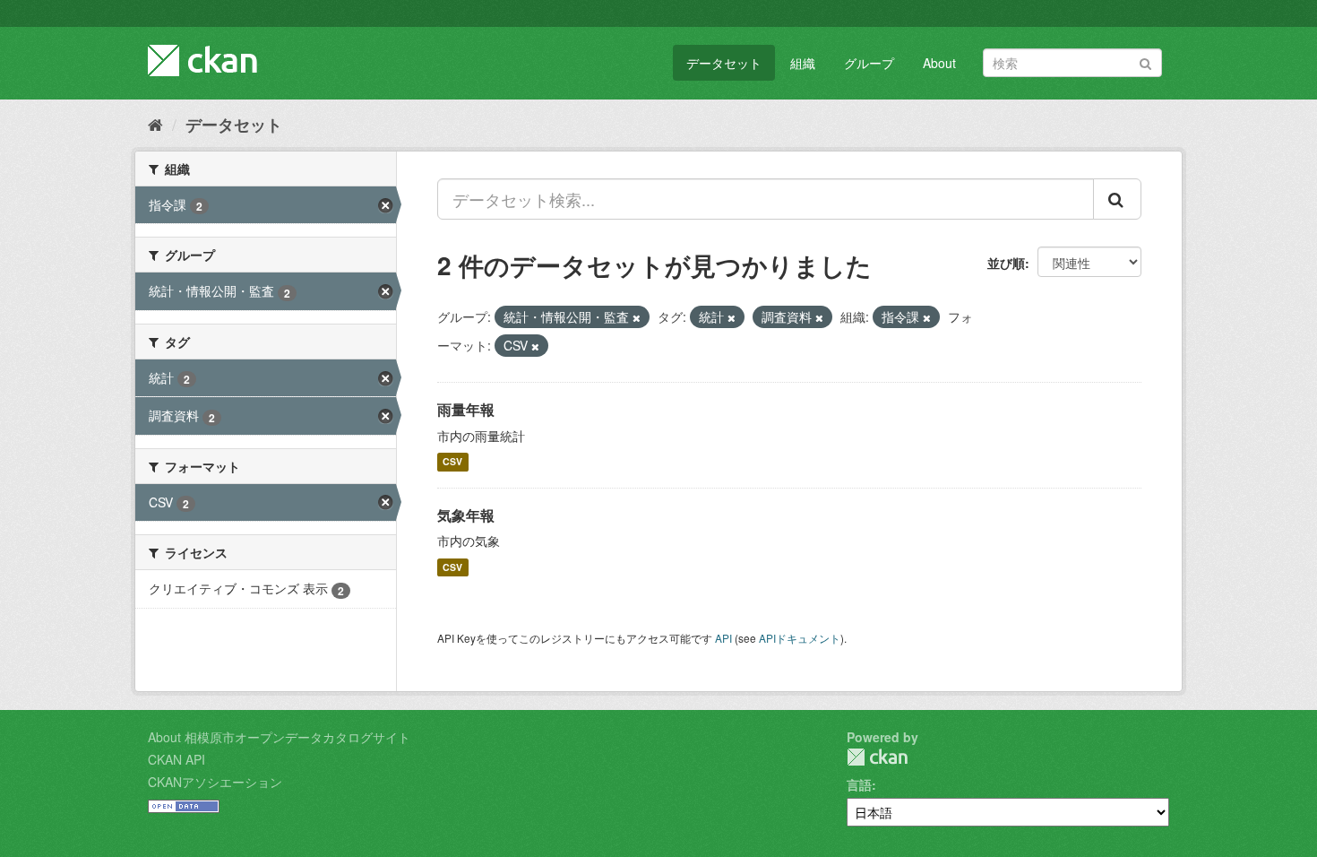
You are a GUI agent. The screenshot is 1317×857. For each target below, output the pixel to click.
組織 (802, 63)
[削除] (637, 317)
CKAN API (176, 759)
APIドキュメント (799, 637)
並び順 (1006, 263)
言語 (859, 784)
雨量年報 (466, 409)
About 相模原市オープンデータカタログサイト (279, 737)
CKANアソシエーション (215, 782)
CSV (452, 462)
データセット (724, 63)
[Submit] (1145, 61)
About (939, 63)
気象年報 (466, 515)
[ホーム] (155, 123)
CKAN (877, 757)
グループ (869, 63)
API (723, 637)
